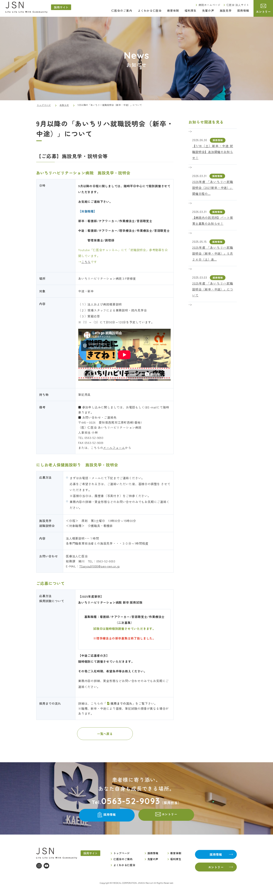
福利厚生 (190, 10)
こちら (86, 261)
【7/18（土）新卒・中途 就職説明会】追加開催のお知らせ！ (212, 152)
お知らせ (64, 104)
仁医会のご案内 (121, 10)
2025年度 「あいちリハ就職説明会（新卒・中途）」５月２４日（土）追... (212, 253)
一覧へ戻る (105, 733)
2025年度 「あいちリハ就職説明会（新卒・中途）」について (212, 289)
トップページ (44, 104)
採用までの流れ (121, 703)
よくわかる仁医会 (150, 10)
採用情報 (243, 10)
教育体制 (173, 10)
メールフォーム (114, 447)
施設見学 (226, 10)
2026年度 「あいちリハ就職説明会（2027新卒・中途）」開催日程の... (212, 187)
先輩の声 (208, 10)
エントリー (263, 11)
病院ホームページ (209, 5)
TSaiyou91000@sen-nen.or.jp (99, 566)
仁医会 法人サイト (237, 5)
